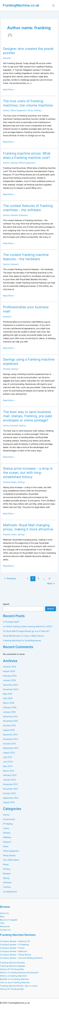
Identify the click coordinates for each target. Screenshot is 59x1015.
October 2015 (9, 725)
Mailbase (7, 837)
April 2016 (7, 698)
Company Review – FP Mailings (14, 944)
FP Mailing (8, 824)
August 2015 (9, 730)
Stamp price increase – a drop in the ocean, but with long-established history (28, 472)
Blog (2, 916)
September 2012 (10, 798)
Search (6, 604)
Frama (6, 828)
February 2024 (10, 676)
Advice (6, 110)
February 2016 (9, 707)
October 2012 (9, 793)
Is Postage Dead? (11, 622)
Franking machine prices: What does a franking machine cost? (26, 155)
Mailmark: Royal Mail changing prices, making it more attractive (28, 527)
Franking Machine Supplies (12, 966)
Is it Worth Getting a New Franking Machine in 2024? (27, 626)
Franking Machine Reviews (12, 962)
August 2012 (9, 802)
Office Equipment (18, 110)
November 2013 (10, 739)
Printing (6, 869)
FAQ (2, 923)
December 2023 (10, 685)
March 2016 (8, 703)
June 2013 (8, 761)
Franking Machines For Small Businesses (22, 640)
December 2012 (10, 784)
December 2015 (10, 716)
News (14, 482)
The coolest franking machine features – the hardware (26, 257)
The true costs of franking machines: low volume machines (28, 103)
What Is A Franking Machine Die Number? (19, 972)
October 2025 (9, 666)
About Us (4, 913)
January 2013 (9, 780)
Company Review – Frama (12, 948)
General (6, 58)
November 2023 (10, 689)
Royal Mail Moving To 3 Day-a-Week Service (23, 636)
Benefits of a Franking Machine (14, 979)
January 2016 (9, 712)
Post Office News (11, 860)
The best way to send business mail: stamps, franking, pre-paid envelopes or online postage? (27, 416)
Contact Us (5, 930)
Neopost (7, 842)
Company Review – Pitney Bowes (15, 954)
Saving (37, 110)
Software (23, 215)
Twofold (7, 887)
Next (51, 583)
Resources (5, 926)
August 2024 (9, 671)
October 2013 (9, 743)
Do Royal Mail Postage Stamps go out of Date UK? (26, 631)
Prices (30, 110)
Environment (9, 819)
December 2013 (10, 734)
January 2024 (9, 680)
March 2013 (8, 771)
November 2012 (10, 789)
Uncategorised (10, 891)
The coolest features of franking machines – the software (28, 208)
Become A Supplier (8, 920)
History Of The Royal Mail (11, 969)
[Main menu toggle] (53, 5)
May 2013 (7, 766)
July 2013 (7, 757)
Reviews (7, 873)
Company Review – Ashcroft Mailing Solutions (21, 958)
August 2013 (9, 752)
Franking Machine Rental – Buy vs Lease (18, 986)
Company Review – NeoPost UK (15, 941)
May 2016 (7, 694)
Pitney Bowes (9, 855)
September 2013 (10, 748)
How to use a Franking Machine (15, 982)
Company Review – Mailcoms (13, 951)
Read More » (9, 89)
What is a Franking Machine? (13, 976)
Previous (10, 578)
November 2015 (10, 721)
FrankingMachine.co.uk (21, 5)
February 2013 (9, 775)
